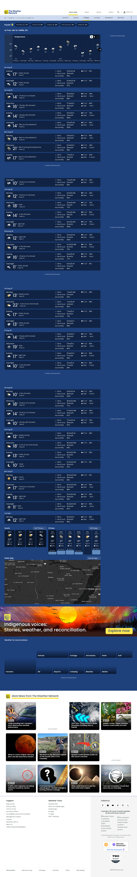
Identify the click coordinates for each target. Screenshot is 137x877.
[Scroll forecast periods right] (100, 49)
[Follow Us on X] (127, 805)
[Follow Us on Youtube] (112, 805)
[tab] (91, 36)
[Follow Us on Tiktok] (117, 805)
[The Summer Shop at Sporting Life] (124, 666)
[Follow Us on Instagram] (107, 805)
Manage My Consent (13, 817)
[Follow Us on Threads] (122, 805)
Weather (11, 18)
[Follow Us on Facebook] (102, 805)
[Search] (118, 12)
